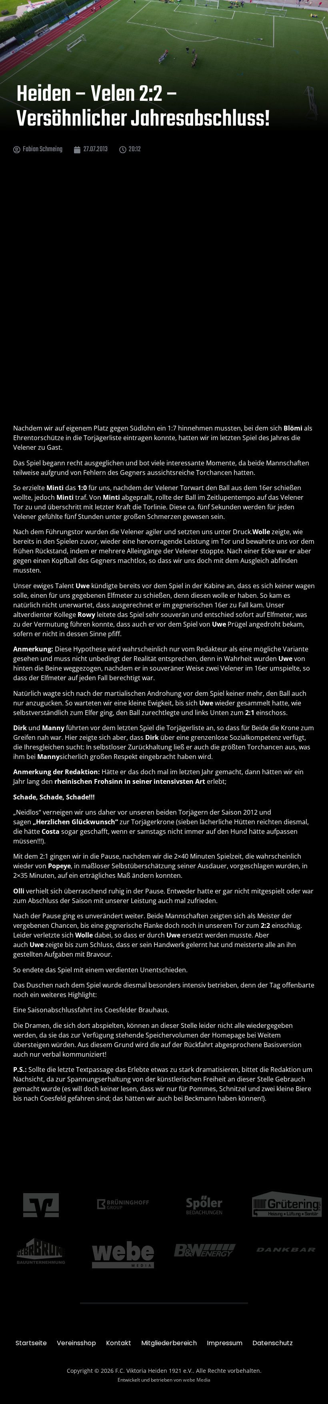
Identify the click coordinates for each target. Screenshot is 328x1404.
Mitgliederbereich (169, 1343)
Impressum (224, 1343)
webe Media (196, 1379)
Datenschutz (272, 1343)
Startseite (31, 1343)
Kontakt (118, 1343)
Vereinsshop (76, 1343)
